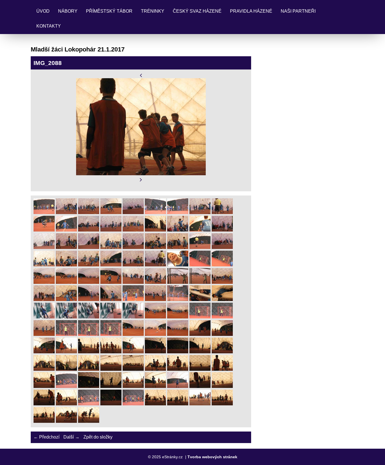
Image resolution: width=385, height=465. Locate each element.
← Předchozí (46, 437)
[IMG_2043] (222, 282)
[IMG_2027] (66, 264)
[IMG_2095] (155, 386)
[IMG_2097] (200, 386)
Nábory (68, 11)
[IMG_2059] (177, 317)
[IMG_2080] (44, 369)
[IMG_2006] (155, 230)
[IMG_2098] (222, 386)
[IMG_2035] (44, 282)
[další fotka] (141, 180)
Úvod (43, 11)
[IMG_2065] (110, 334)
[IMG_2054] (66, 317)
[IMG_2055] (88, 317)
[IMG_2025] (222, 247)
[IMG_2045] (66, 299)
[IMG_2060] (200, 317)
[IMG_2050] (177, 299)
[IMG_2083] (110, 369)
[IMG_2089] (44, 386)
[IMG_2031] (155, 264)
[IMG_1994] (88, 212)
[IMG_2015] (222, 230)
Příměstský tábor (109, 11)
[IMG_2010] (177, 230)
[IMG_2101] (88, 403)
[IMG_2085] (155, 369)
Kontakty (48, 26)
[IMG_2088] (222, 369)
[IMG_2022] (155, 247)
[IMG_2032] (177, 264)
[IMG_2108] (44, 421)
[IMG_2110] (88, 421)
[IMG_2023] (177, 247)
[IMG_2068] (177, 334)
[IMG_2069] (200, 334)
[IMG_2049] (155, 299)
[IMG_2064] (88, 334)
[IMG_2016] (44, 247)
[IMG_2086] (177, 369)
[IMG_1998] (177, 212)
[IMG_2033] (200, 264)
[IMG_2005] (133, 230)
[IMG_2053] (44, 317)
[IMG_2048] (133, 299)
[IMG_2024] (200, 247)
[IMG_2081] (66, 369)
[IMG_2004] (110, 230)
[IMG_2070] (222, 334)
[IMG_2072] (66, 351)
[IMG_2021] (133, 247)
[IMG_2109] (66, 421)
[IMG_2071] (44, 351)
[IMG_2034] (222, 264)
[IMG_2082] (88, 369)
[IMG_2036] (66, 282)
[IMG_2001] (44, 230)
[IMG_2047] (110, 299)
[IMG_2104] (155, 403)
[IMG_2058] (155, 317)
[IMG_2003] (88, 230)
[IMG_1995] (110, 212)
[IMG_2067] (155, 334)
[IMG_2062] (44, 334)
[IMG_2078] (200, 351)
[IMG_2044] (44, 299)
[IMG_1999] (200, 212)
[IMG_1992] (44, 212)
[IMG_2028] (88, 264)
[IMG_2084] (133, 369)
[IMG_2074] (110, 351)
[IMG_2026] (44, 264)
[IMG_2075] (133, 351)
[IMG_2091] (88, 386)
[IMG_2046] (88, 299)
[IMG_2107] (222, 403)
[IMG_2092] (110, 386)
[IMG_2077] (177, 351)
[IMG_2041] (177, 282)
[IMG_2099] (44, 403)
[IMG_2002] (66, 230)
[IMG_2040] (155, 282)
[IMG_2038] (110, 282)
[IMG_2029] (110, 264)
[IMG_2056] (110, 317)
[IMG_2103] (133, 403)
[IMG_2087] (200, 369)
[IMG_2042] (200, 282)
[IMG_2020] (110, 247)
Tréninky (152, 11)
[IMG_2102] (110, 403)
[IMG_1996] (133, 212)
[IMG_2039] (133, 282)
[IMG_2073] (88, 351)
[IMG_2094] (133, 386)
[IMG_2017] (66, 247)
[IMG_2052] (222, 299)
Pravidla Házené (251, 11)
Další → (71, 437)
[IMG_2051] (200, 299)
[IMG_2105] (177, 403)
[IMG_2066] (133, 334)
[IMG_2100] (66, 403)
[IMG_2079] (222, 351)
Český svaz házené (197, 11)
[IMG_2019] (88, 247)
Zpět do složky (97, 437)
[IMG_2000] (222, 212)
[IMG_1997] (155, 212)
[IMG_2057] (133, 317)
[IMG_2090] (66, 386)
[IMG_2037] (88, 282)
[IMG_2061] (222, 317)
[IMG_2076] (155, 351)
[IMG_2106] (200, 403)
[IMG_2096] (177, 386)
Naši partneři (298, 11)
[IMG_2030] (133, 264)
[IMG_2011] (200, 230)
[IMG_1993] (66, 212)
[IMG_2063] (66, 334)
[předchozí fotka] (141, 75)
